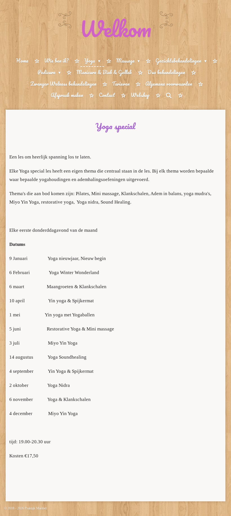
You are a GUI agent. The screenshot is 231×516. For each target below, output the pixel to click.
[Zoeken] (168, 95)
